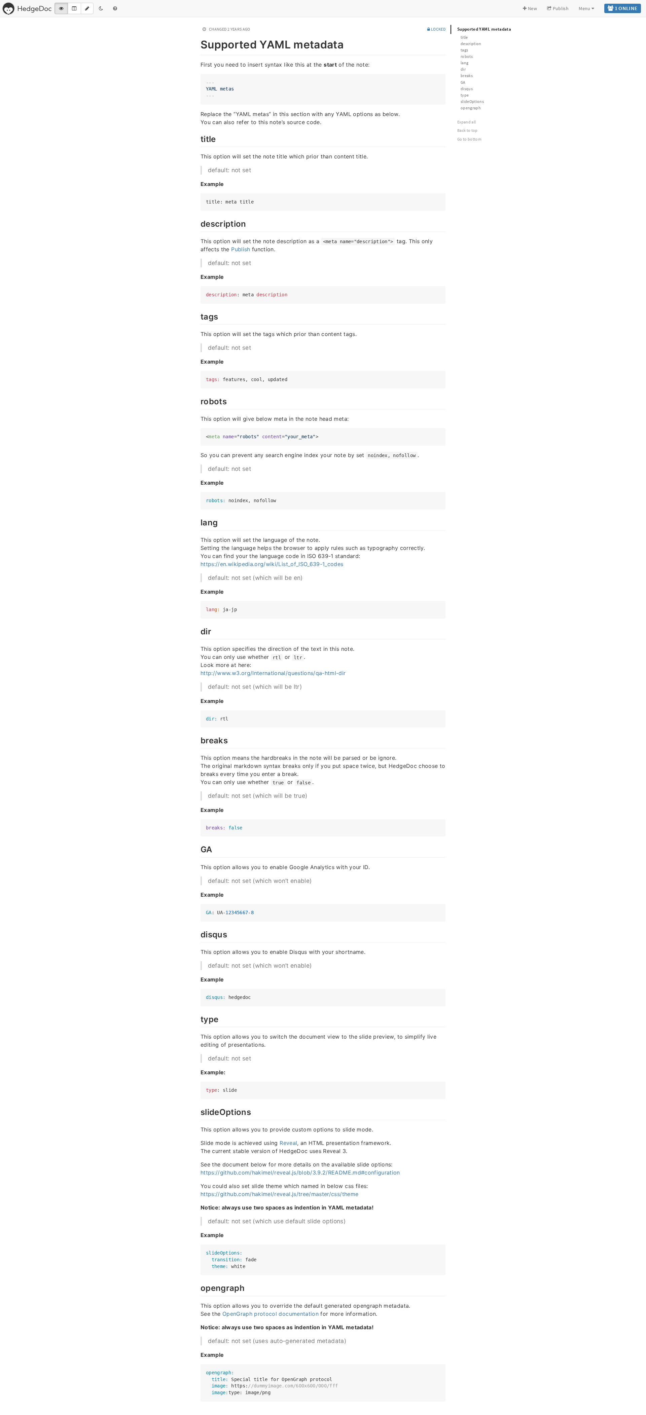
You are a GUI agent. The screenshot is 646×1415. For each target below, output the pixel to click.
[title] (197, 138)
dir (463, 69)
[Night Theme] (101, 8)
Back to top (467, 130)
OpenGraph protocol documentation (270, 1313)
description (471, 43)
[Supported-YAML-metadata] (197, 43)
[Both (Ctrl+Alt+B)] (74, 8)
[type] (197, 1018)
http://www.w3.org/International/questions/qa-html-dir (273, 673)
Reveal (288, 1143)
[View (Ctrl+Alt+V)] (61, 8)
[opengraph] (197, 1287)
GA (463, 82)
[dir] (197, 631)
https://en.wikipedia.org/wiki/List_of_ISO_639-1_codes (272, 564)
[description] (197, 223)
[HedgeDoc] (26, 8)
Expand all (466, 121)
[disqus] (197, 934)
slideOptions (472, 101)
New (532, 8)
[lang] (197, 522)
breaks (467, 75)
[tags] (197, 316)
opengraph (471, 107)
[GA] (197, 849)
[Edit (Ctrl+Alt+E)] (87, 8)
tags (464, 49)
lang (464, 62)
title (464, 37)
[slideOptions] (197, 1111)
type (465, 95)
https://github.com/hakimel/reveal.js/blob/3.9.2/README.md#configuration (300, 1172)
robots (467, 56)
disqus (467, 88)
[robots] (197, 401)
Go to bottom (469, 139)
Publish (560, 8)
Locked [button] (437, 29)
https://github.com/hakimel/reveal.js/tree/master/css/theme (279, 1194)
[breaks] (197, 740)
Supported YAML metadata (484, 29)
